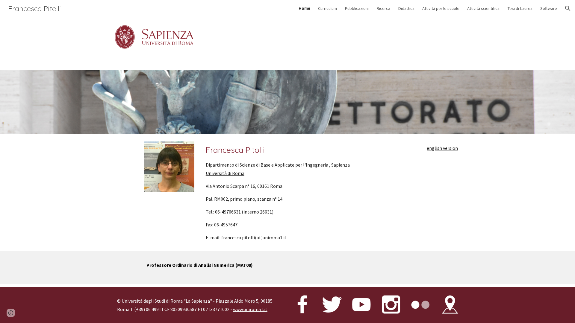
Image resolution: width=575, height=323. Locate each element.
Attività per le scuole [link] (440, 8)
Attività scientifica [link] (483, 8)
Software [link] (548, 8)
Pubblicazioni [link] (357, 8)
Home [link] (304, 8)
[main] (287, 192)
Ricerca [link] (383, 8)
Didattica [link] (406, 8)
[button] (568, 8)
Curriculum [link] (327, 8)
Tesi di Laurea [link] (519, 8)
